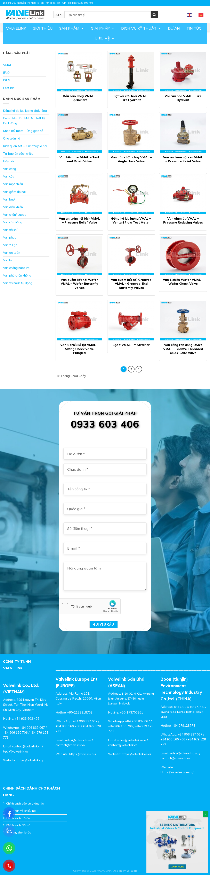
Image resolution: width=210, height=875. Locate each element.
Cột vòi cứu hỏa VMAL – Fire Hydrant (131, 98)
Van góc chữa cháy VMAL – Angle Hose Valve (131, 159)
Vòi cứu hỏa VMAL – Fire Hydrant (183, 98)
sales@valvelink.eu (78, 740)
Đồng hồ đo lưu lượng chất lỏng (25, 111)
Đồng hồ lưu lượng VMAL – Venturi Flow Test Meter (131, 221)
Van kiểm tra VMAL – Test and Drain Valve (79, 159)
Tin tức (193, 28)
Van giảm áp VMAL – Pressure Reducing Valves (183, 221)
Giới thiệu (43, 28)
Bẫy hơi (8, 161)
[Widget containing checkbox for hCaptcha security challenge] (90, 606)
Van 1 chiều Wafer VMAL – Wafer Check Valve (183, 282)
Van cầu (8, 176)
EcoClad (9, 88)
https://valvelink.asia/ (136, 754)
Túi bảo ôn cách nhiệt (18, 154)
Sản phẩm (69, 28)
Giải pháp (100, 28)
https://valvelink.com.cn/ (177, 772)
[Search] (154, 14)
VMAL (7, 65)
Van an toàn (11, 253)
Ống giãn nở (11, 138)
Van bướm (10, 199)
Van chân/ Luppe (14, 215)
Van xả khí (10, 230)
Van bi (7, 260)
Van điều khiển (13, 207)
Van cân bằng (12, 222)
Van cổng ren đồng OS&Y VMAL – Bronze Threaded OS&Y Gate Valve (183, 349)
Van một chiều (13, 184)
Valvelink (16, 28)
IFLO (6, 73)
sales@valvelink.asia (131, 740)
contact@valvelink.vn (26, 746)
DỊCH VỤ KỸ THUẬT (138, 28)
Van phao (9, 237)
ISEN (6, 80)
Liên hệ (102, 38)
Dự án (174, 28)
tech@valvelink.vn (15, 751)
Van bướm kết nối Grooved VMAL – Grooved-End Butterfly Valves (131, 284)
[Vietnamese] (201, 14)
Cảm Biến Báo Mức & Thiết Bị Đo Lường (24, 120)
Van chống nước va (16, 268)
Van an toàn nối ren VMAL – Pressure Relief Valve (183, 159)
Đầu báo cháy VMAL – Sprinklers (79, 98)
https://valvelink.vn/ (30, 760)
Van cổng (9, 169)
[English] (189, 14)
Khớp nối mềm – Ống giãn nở (23, 131)
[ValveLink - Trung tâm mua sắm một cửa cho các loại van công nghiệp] (25, 14)
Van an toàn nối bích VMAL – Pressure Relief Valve (79, 221)
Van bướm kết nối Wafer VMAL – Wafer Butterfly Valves (79, 284)
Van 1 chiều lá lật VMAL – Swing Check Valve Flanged (79, 349)
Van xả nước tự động (17, 283)
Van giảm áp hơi (14, 192)
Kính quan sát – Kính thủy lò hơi (25, 146)
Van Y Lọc (10, 245)
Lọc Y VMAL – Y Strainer (131, 345)
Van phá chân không (17, 275)
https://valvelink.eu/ (82, 754)
